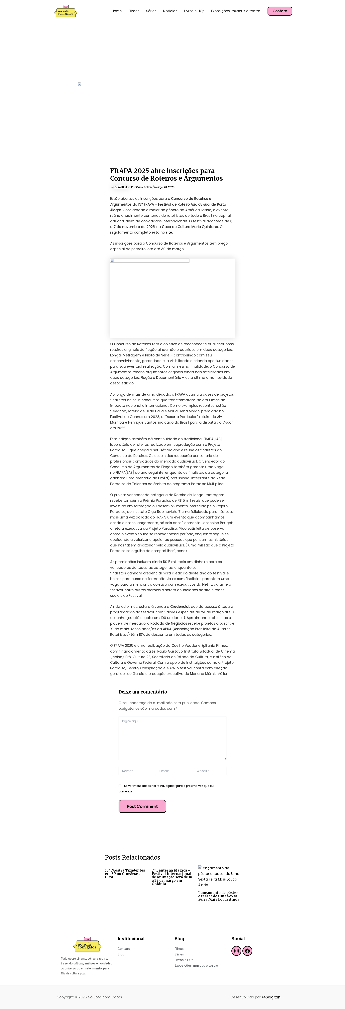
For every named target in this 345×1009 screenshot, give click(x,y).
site (169, 232)
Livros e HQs (194, 11)
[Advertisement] (172, 52)
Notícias (170, 11)
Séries (151, 11)
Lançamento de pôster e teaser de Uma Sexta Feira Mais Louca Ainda (218, 896)
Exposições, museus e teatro (235, 11)
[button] (280, 11)
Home (117, 11)
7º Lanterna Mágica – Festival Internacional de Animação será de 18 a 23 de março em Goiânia (172, 877)
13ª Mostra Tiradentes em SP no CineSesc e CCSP (125, 873)
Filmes (134, 11)
